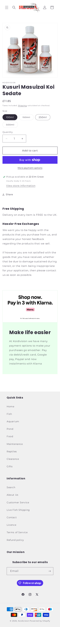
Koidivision (23, 621)
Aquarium (13, 421)
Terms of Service (17, 532)
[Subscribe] (49, 571)
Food (10, 436)
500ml (12, 125)
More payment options (30, 168)
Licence (11, 524)
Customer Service (18, 502)
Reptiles (12, 451)
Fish (9, 413)
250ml (43, 117)
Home (10, 406)
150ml (28, 118)
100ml (10, 117)
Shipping (22, 105)
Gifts (10, 466)
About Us (12, 494)
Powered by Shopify (40, 621)
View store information (20, 185)
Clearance (13, 458)
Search (11, 487)
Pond (10, 428)
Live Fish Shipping (18, 509)
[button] (6, 7)
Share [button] (9, 194)
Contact (12, 517)
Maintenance (15, 444)
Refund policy (15, 539)
